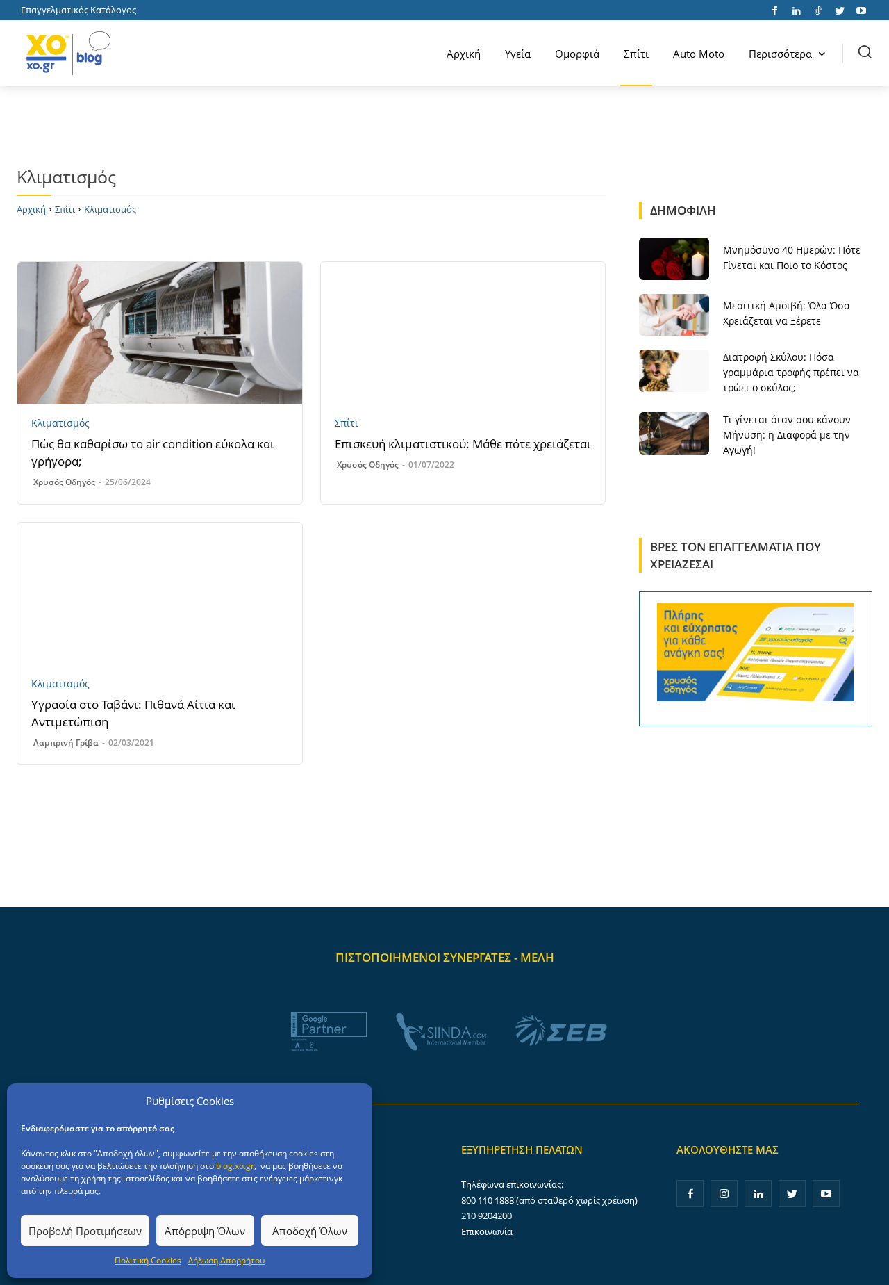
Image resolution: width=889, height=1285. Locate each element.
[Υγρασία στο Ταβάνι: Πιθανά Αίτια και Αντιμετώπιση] (159, 594)
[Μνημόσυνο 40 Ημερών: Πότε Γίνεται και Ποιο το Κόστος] (674, 258)
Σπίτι (65, 209)
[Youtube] (861, 9)
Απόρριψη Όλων (205, 1231)
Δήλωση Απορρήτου (226, 1260)
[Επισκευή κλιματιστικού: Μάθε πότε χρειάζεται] (463, 333)
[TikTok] (818, 9)
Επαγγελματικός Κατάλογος (78, 9)
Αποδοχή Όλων (309, 1231)
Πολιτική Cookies (148, 1260)
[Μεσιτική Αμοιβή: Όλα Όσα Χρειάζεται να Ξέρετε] (674, 315)
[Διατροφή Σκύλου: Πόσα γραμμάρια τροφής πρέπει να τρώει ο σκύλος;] (674, 370)
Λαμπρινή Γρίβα (66, 742)
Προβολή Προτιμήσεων (85, 1231)
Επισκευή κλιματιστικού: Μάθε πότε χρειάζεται (463, 444)
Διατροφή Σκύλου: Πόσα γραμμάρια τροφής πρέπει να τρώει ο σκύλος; (791, 372)
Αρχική (31, 209)
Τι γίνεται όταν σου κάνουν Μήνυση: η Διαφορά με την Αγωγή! (787, 435)
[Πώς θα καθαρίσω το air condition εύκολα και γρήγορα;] (159, 333)
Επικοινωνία (487, 1231)
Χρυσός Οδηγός (64, 482)
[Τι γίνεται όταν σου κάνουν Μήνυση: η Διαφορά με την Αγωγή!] (674, 433)
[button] (864, 51)
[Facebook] (774, 9)
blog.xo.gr (235, 1166)
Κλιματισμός (60, 423)
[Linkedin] (796, 9)
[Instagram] (724, 1193)
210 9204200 (486, 1215)
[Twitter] (839, 9)
